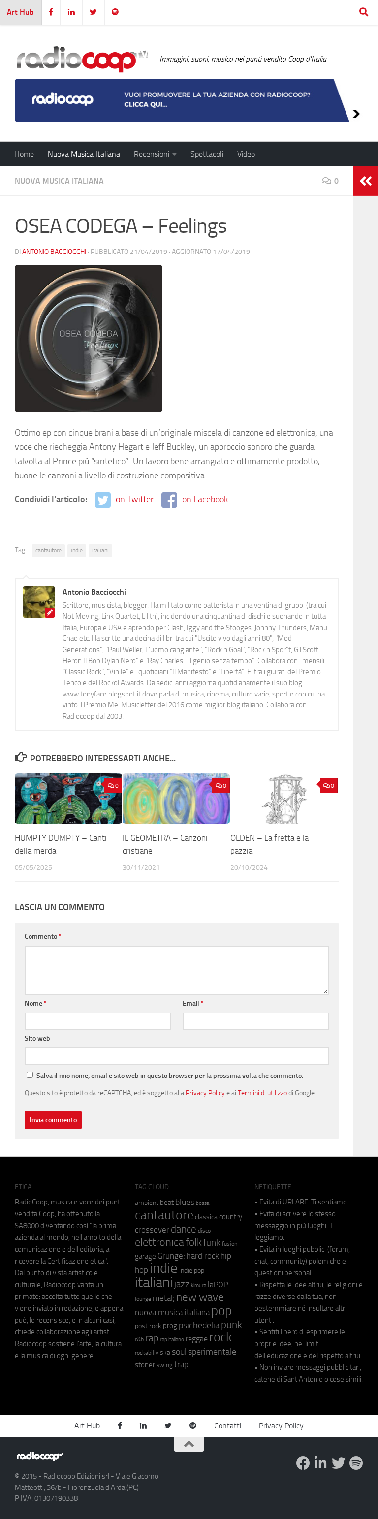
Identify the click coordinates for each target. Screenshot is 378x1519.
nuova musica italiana (172, 1312)
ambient (146, 1203)
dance (183, 1229)
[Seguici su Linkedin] (321, 1463)
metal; (164, 1298)
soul (179, 1351)
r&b (139, 1339)
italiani (100, 550)
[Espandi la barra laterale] (365, 181)
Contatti (227, 1425)
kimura (198, 1285)
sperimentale (212, 1351)
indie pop (191, 1270)
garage (145, 1256)
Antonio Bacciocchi (54, 252)
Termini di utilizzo (262, 1093)
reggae (197, 1338)
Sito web (37, 1038)
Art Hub (20, 12)
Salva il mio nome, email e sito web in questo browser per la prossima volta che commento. (169, 1076)
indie (77, 550)
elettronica (159, 1242)
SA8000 (27, 1225)
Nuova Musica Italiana (84, 153)
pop (221, 1311)
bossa (202, 1203)
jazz (181, 1284)
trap (181, 1364)
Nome (36, 1003)
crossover (152, 1229)
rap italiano (172, 1339)
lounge (143, 1299)
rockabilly (146, 1352)
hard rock (203, 1256)
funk (211, 1242)
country (230, 1216)
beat (167, 1202)
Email (193, 1003)
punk (231, 1324)
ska (165, 1352)
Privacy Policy (205, 1093)
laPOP (218, 1284)
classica (206, 1217)
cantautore (48, 550)
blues (184, 1202)
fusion (229, 1243)
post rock (148, 1325)
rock (220, 1337)
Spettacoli (206, 153)
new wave (200, 1297)
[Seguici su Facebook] (303, 1463)
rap (151, 1338)
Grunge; (171, 1256)
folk (194, 1242)
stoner (145, 1365)
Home (24, 153)
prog (170, 1325)
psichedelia (199, 1325)
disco (204, 1230)
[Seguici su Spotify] (356, 1463)
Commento (43, 936)
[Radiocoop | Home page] (82, 59)
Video (246, 153)
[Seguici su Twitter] (339, 1463)
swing (165, 1365)
